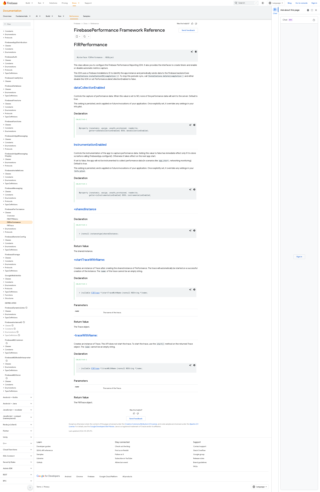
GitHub (39, 462)
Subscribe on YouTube (123, 458)
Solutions (53, 3)
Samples (86, 16)
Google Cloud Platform (108, 476)
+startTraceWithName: (89, 260)
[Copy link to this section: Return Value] (91, 246)
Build (28, 3)
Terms (39, 487)
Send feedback (188, 30)
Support (88, 3)
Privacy (46, 487)
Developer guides (43, 446)
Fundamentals (22, 16)
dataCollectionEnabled (89, 88)
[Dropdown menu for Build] (33, 3)
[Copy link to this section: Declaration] (90, 113)
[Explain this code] (192, 52)
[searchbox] (17, 24)
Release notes (198, 458)
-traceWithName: (85, 335)
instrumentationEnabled (90, 145)
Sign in (314, 3)
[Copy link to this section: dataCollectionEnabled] (107, 87)
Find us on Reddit (121, 450)
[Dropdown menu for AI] (41, 16)
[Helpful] (192, 24)
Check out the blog (122, 446)
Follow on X (119, 454)
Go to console (302, 3)
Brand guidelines (199, 462)
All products (127, 476)
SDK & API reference (45, 450)
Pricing (65, 3)
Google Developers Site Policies (102, 426)
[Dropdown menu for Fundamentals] (31, 16)
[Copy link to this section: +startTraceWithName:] (107, 260)
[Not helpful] (196, 24)
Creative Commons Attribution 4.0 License (141, 424)
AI (37, 16)
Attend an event (121, 462)
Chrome (79, 476)
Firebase (77, 24)
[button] (16, 31)
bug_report (308, 10)
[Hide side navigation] (30, 487)
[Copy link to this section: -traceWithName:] (99, 335)
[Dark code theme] (196, 52)
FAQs (195, 466)
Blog (290, 3)
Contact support (199, 446)
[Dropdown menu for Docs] (79, 3)
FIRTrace (95, 293)
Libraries (40, 458)
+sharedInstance (85, 209)
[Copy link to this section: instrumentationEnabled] (109, 144)
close (316, 10)
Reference (74, 16)
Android (68, 476)
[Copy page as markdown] (84, 36)
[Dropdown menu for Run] (44, 3)
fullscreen (312, 10)
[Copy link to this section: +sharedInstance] (98, 209)
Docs (74, 3)
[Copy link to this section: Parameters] (90, 305)
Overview (7, 16)
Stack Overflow (199, 450)
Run (39, 3)
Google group (198, 454)
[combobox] (246, 3)
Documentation (12, 10)
